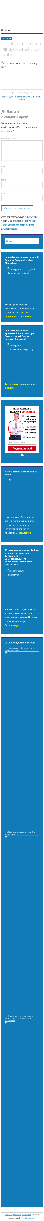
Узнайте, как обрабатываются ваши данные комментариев (18, 224)
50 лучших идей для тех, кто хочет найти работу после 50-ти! (21, 649)
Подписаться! (22, 448)
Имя (4, 166)
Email (4, 180)
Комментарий (8, 138)
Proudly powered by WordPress (18, 1214)
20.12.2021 (6, 38)
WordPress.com (28, 1218)
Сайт (3, 193)
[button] (22, 410)
